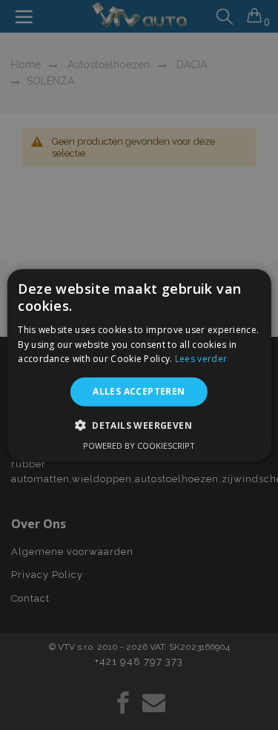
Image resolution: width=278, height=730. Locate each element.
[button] (139, 424)
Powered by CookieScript (139, 444)
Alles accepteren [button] (139, 391)
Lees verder (201, 358)
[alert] (139, 365)
